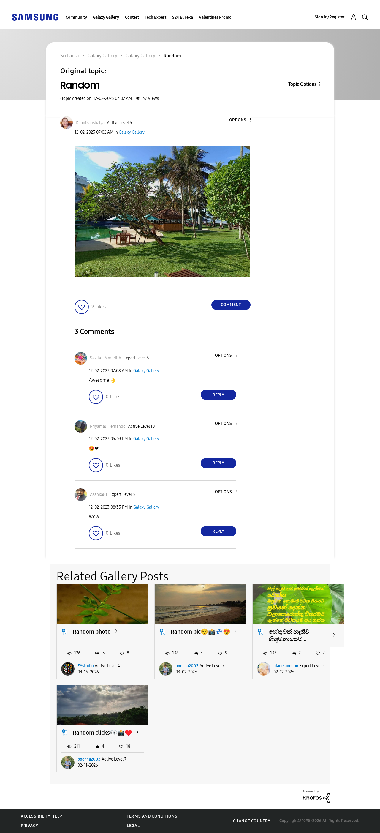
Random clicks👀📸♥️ (102, 732)
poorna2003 (187, 665)
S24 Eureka (182, 17)
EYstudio (85, 665)
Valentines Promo (215, 17)
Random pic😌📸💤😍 (200, 631)
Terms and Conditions (152, 816)
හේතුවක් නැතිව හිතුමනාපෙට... (289, 635)
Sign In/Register (330, 17)
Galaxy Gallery (106, 17)
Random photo (92, 631)
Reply (218, 394)
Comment (231, 304)
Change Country (251, 820)
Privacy (29, 825)
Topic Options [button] (302, 84)
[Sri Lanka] (35, 17)
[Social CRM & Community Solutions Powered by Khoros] (316, 796)
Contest (132, 17)
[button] (240, 120)
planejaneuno (285, 665)
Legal (133, 825)
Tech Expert (155, 17)
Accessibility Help (41, 816)
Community (76, 17)
